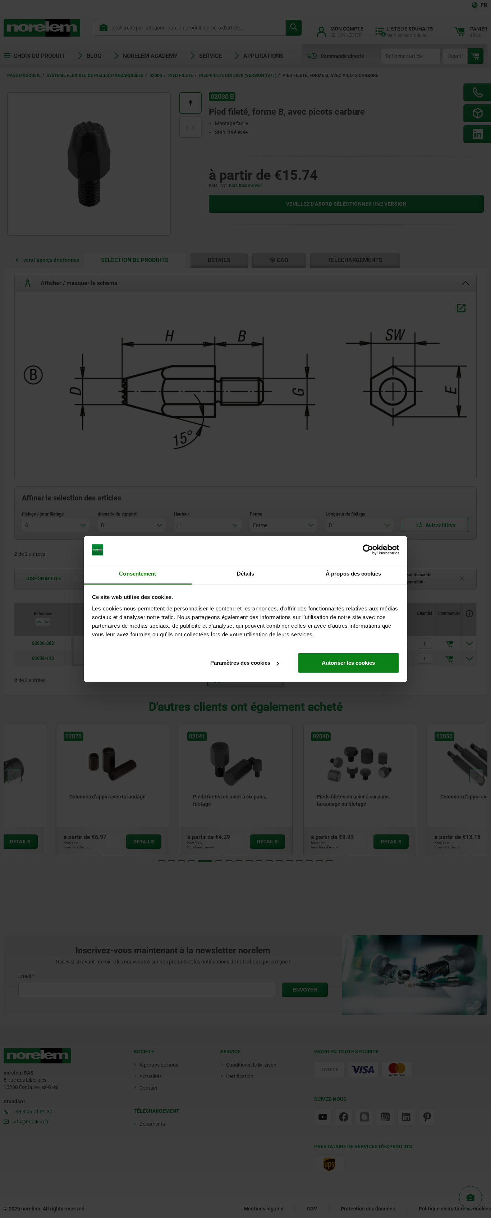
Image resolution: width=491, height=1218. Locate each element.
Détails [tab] (245, 574)
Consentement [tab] (137, 574)
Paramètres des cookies (240, 663)
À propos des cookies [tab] (353, 574)
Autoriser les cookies (348, 663)
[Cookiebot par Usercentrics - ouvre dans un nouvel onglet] (367, 550)
